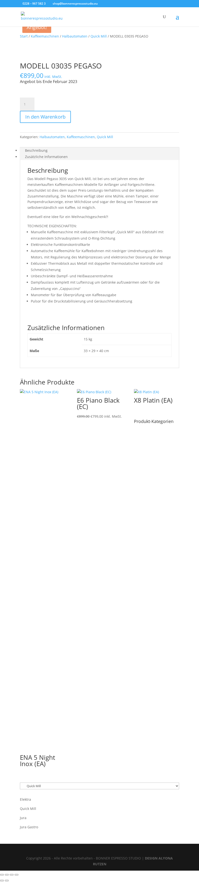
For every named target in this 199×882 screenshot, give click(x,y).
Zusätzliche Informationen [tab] (46, 156)
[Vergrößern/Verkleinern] (2, 874)
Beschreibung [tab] (36, 150)
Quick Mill (99, 36)
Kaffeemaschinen (45, 36)
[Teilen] (12, 874)
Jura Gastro (29, 827)
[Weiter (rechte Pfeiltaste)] (7, 880)
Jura (23, 817)
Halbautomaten (74, 36)
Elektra (25, 799)
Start (24, 36)
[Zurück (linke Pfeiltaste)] (2, 880)
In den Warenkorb (45, 116)
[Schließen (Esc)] (16, 874)
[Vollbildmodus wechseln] (7, 874)
